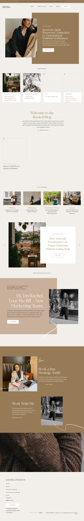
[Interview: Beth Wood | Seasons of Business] (15, 149)
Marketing (7, 94)
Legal (69, 512)
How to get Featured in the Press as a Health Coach (71, 99)
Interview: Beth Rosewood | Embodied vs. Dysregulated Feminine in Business (56, 34)
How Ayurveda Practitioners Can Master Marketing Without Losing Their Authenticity (11, 100)
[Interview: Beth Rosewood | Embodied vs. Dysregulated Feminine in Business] (21, 37)
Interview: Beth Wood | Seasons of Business (11, 167)
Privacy (72, 512)
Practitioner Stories (31, 94)
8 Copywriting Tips (51, 96)
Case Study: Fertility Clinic (29, 97)
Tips (46, 94)
